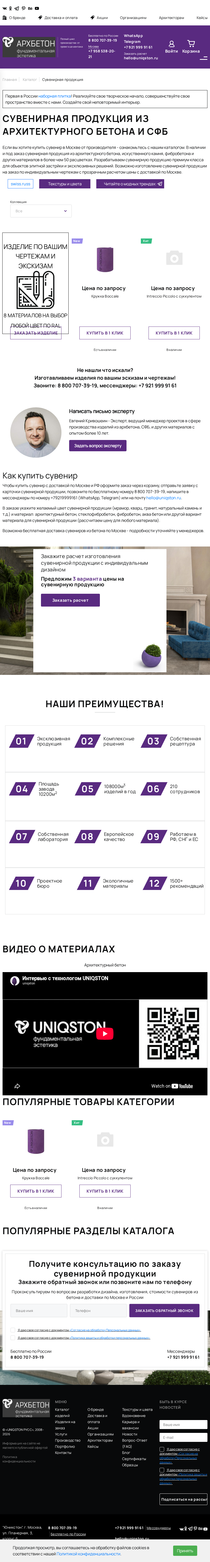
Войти (171, 51)
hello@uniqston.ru (141, 57)
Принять (185, 1551)
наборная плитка (54, 96)
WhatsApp (133, 35)
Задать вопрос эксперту (97, 445)
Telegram (132, 41)
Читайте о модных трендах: (130, 184)
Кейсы (202, 17)
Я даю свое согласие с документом (79, 1330)
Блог (126, 1452)
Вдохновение (133, 1415)
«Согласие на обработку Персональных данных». (105, 1330)
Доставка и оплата (61, 17)
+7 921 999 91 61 (138, 47)
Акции (102, 17)
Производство (67, 1440)
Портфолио (65, 1446)
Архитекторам (171, 17)
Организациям (133, 17)
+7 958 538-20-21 (101, 54)
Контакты (63, 1452)
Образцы (130, 1464)
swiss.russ (20, 184)
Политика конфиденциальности (19, 1459)
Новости (129, 1434)
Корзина (191, 51)
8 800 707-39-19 (102, 40)
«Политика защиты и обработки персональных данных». (109, 1338)
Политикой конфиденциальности (88, 1554)
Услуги (61, 1434)
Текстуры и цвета (65, 184)
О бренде (17, 17)
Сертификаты (134, 1458)
